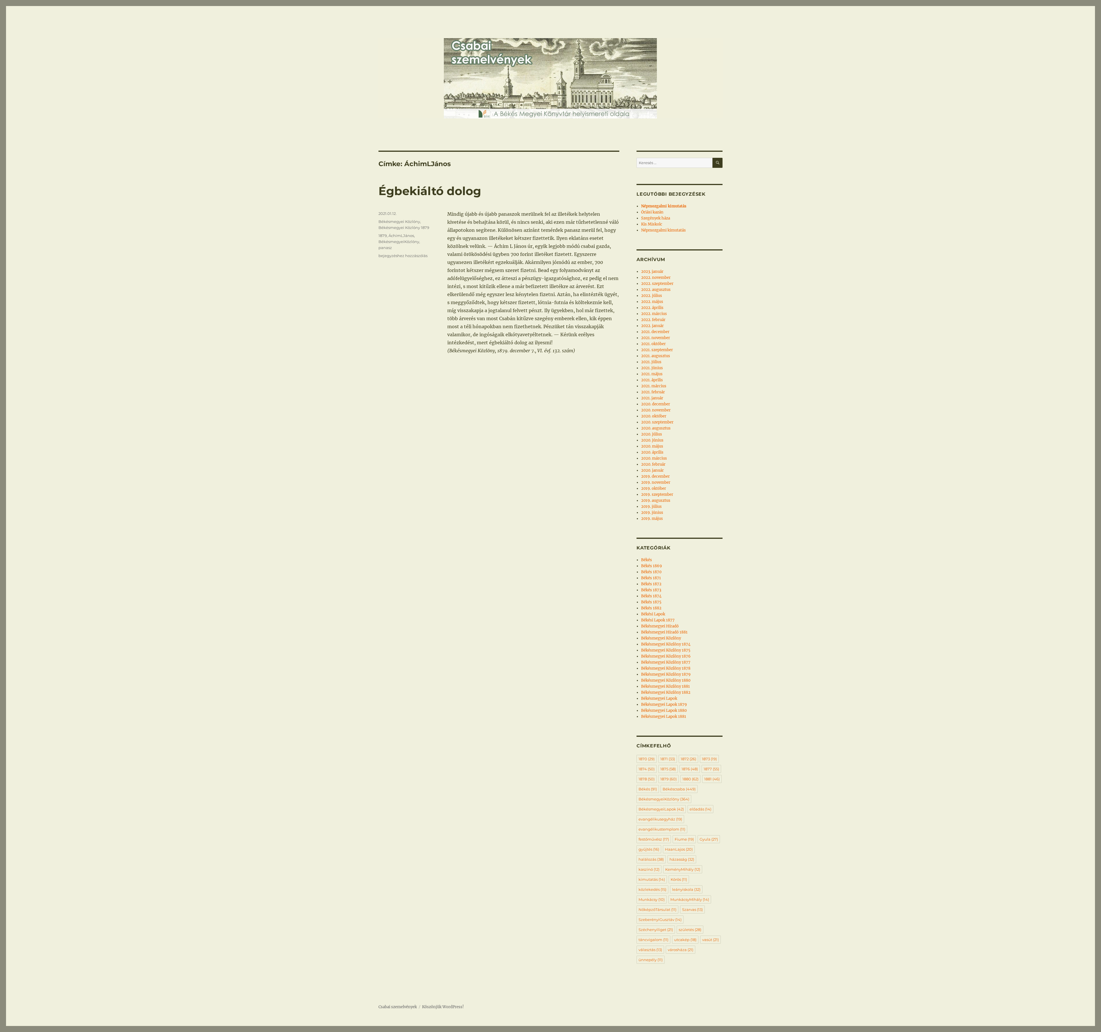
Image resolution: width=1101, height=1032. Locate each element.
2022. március (654, 313)
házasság (681, 859)
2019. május (652, 518)
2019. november (655, 482)
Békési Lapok (653, 614)
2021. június (652, 368)
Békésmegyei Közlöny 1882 (665, 692)
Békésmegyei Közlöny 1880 (665, 680)
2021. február (653, 392)
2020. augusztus (656, 428)
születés (690, 929)
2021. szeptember (657, 349)
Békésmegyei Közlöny (399, 221)
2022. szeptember (657, 283)
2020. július (651, 434)
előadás (700, 809)
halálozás (651, 859)
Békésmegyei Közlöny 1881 (665, 686)
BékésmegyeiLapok (661, 809)
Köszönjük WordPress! (443, 1006)
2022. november (656, 277)
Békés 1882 (651, 608)
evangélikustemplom (662, 829)
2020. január (652, 470)
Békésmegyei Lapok (659, 698)
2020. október (653, 416)
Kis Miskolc (651, 224)
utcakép (685, 939)
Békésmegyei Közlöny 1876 (666, 656)
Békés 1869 (651, 565)
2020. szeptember (657, 422)
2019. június (652, 512)
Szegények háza (655, 218)
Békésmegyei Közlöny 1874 (665, 644)
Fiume (684, 839)
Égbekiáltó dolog (429, 191)
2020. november (656, 410)
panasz (385, 247)
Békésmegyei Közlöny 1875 (665, 650)
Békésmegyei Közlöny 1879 (403, 227)
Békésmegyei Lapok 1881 (663, 716)
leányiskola (686, 889)
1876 (690, 769)
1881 (712, 779)
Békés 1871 (651, 578)
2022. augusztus (656, 289)
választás (650, 949)
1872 (688, 759)
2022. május (652, 301)
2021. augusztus (655, 355)
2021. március (653, 386)
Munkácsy (652, 899)
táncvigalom (653, 939)
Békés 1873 (651, 590)
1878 (647, 779)
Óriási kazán (652, 212)
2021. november (655, 337)
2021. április (652, 380)
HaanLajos (679, 849)
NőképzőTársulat (657, 909)
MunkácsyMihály (689, 899)
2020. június (652, 440)
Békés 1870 (651, 572)
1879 (382, 235)
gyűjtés (649, 849)
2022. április (652, 307)
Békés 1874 (651, 596)
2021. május (652, 374)
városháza (680, 949)
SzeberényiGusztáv (660, 919)
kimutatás (652, 879)
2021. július (651, 361)
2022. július (651, 295)
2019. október (653, 488)
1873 (709, 759)
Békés (646, 559)
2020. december (655, 404)
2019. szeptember (657, 494)
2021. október (653, 343)
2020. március (654, 458)
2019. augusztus (655, 500)
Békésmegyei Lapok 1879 (664, 704)
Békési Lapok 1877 (658, 620)
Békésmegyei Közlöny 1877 (665, 662)
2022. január (652, 325)
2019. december (655, 476)
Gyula (709, 839)
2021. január (652, 398)
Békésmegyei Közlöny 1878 (665, 668)
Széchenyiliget (656, 929)
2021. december (655, 331)
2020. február (653, 464)
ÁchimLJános (401, 235)
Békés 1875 (651, 602)
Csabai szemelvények (397, 1006)
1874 (647, 769)
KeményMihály (682, 869)
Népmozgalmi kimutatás (663, 230)
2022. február (653, 319)
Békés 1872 (651, 584)
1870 (647, 759)
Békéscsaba (679, 789)
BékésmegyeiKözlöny (398, 241)
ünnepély (651, 959)
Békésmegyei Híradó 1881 (664, 632)
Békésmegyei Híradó (660, 626)
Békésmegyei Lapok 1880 (664, 710)
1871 (667, 759)
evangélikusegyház (660, 819)
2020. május (652, 446)
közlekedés (652, 889)
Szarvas (692, 909)
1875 (668, 769)
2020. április (652, 452)
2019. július (651, 506)
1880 (690, 779)
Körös (679, 879)
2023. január (652, 271)
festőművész (654, 839)
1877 (711, 769)
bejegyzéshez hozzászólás (402, 255)
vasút (710, 939)
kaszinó (649, 869)
